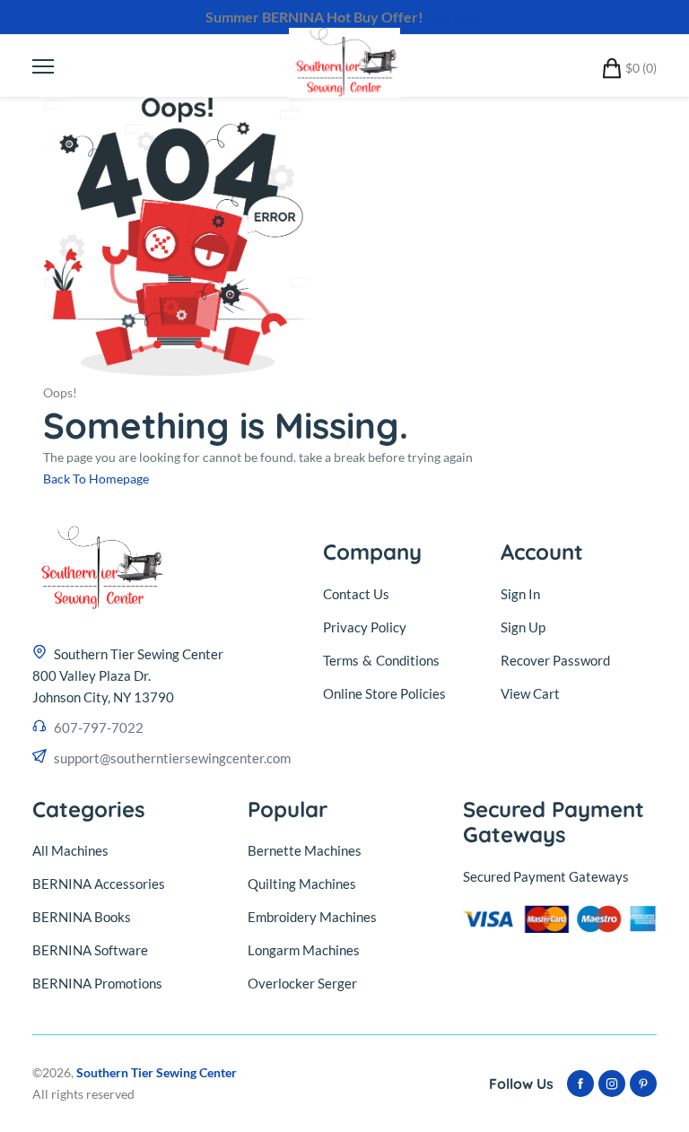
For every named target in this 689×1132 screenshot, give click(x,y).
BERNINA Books (81, 917)
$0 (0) (641, 67)
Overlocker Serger (302, 983)
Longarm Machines (304, 950)
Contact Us (356, 594)
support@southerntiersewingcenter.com (172, 758)
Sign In (520, 594)
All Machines (70, 850)
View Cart (530, 693)
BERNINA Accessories (98, 883)
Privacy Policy (364, 627)
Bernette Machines (305, 850)
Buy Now (455, 16)
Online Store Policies (384, 693)
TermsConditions (381, 660)
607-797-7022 (99, 727)
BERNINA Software (90, 950)
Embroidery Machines (312, 917)
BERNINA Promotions (97, 983)
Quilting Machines (302, 883)
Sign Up (523, 627)
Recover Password (555, 660)
